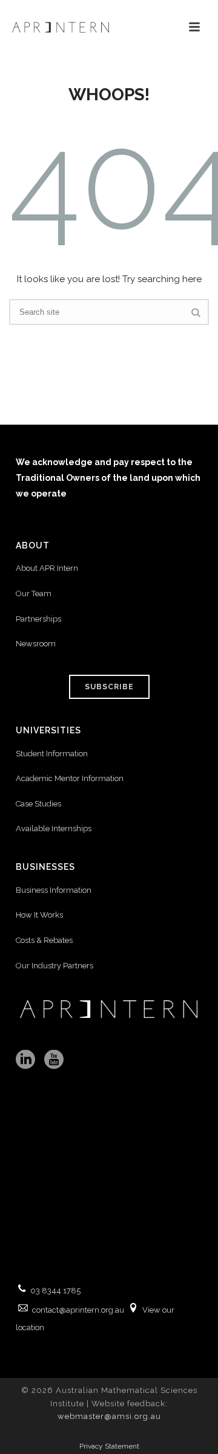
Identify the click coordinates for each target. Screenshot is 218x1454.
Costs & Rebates (44, 940)
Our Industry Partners (54, 965)
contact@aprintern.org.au (78, 1309)
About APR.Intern (48, 568)
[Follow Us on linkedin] (25, 1060)
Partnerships (38, 618)
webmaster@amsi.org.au (109, 1416)
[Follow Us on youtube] (54, 1060)
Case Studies (38, 803)
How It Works (39, 914)
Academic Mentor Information (70, 778)
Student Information (52, 753)
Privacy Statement (109, 1446)
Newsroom (36, 643)
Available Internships (53, 828)
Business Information (53, 890)
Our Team (33, 593)
